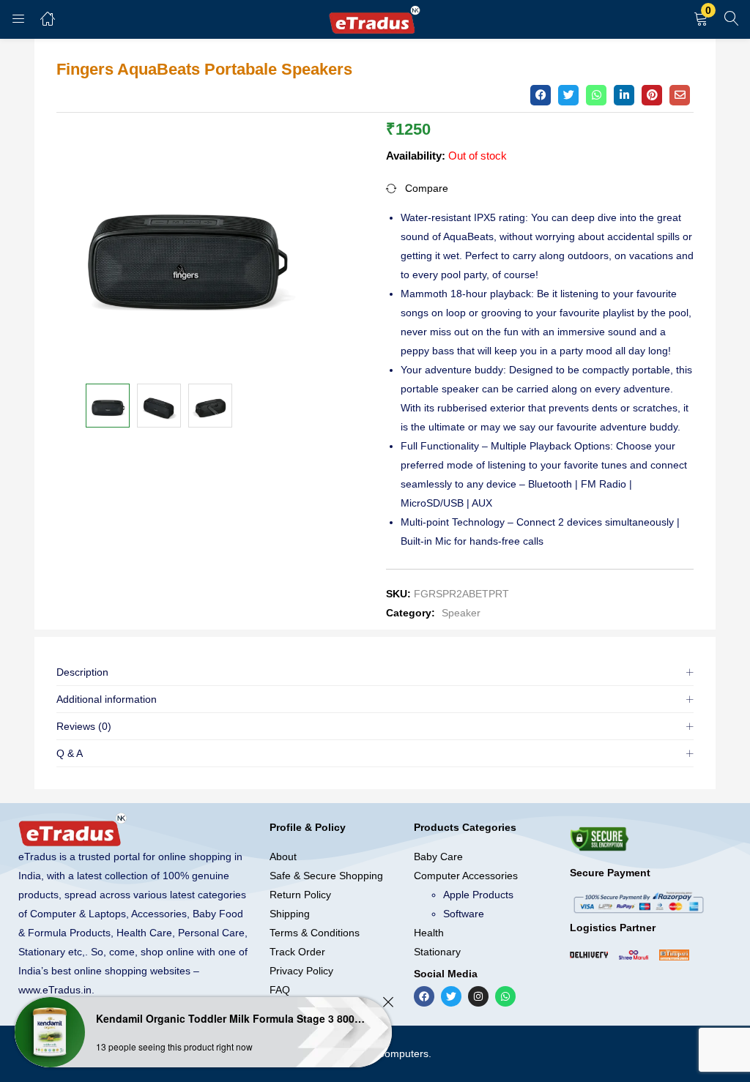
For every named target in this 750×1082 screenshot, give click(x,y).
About (283, 856)
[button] (701, 19)
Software (463, 913)
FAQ (280, 990)
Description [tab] (82, 672)
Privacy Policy (301, 971)
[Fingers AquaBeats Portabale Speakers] (540, 95)
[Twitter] (451, 996)
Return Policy (300, 894)
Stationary (437, 952)
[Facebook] (424, 996)
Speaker (461, 613)
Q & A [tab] (69, 753)
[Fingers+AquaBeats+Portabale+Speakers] (568, 95)
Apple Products (478, 894)
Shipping (290, 913)
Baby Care (438, 856)
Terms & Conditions (315, 933)
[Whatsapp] (505, 996)
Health (429, 933)
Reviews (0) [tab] (83, 726)
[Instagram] (478, 996)
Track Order (297, 952)
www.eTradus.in (55, 990)
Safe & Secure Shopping (326, 875)
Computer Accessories (466, 875)
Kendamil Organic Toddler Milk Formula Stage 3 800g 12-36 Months (231, 1018)
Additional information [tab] (106, 699)
